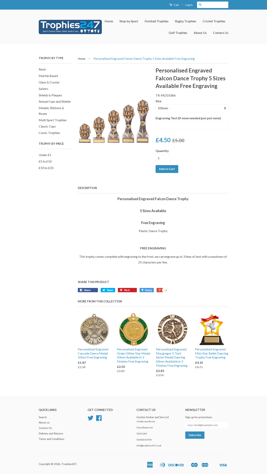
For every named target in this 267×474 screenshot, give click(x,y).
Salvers (43, 88)
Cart (176, 4)
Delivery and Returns (51, 433)
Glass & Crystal (49, 82)
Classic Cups (47, 126)
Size (158, 101)
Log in (189, 4)
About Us (200, 32)
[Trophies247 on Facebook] (99, 419)
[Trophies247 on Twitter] (90, 419)
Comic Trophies (49, 133)
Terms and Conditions (51, 439)
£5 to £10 (45, 161)
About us (44, 422)
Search (43, 417)
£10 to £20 (46, 168)
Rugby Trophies (185, 21)
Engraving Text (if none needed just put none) (188, 118)
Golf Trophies (178, 32)
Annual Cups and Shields (55, 101)
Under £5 (45, 155)
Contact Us (220, 32)
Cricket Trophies (214, 21)
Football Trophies (156, 21)
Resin (42, 69)
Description (87, 188)
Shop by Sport (128, 21)
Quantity (162, 151)
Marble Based (48, 76)
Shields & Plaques (50, 95)
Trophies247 (68, 464)
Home (109, 21)
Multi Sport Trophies (53, 120)
